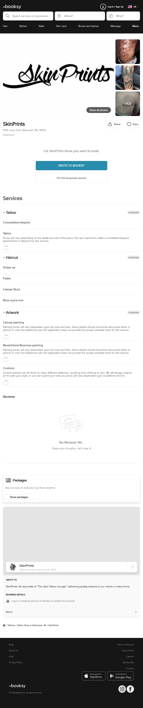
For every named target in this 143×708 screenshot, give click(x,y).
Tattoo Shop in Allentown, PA (31, 625)
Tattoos (11, 625)
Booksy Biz (128, 662)
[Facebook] (130, 689)
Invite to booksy (71, 165)
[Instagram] (122, 689)
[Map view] (71, 541)
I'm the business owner (71, 178)
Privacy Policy (16, 662)
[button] (6, 16)
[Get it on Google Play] (120, 675)
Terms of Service (125, 644)
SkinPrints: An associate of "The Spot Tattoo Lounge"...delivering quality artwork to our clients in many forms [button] (68, 586)
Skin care (61, 26)
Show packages (19, 497)
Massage (115, 26)
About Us (13, 650)
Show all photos (99, 110)
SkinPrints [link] (53, 625)
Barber (23, 26)
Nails (41, 26)
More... (136, 26)
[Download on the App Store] (94, 675)
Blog (11, 644)
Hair (5, 26)
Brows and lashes (88, 26)
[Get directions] (132, 567)
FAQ (11, 656)
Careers (130, 656)
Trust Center (128, 650)
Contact (130, 668)
